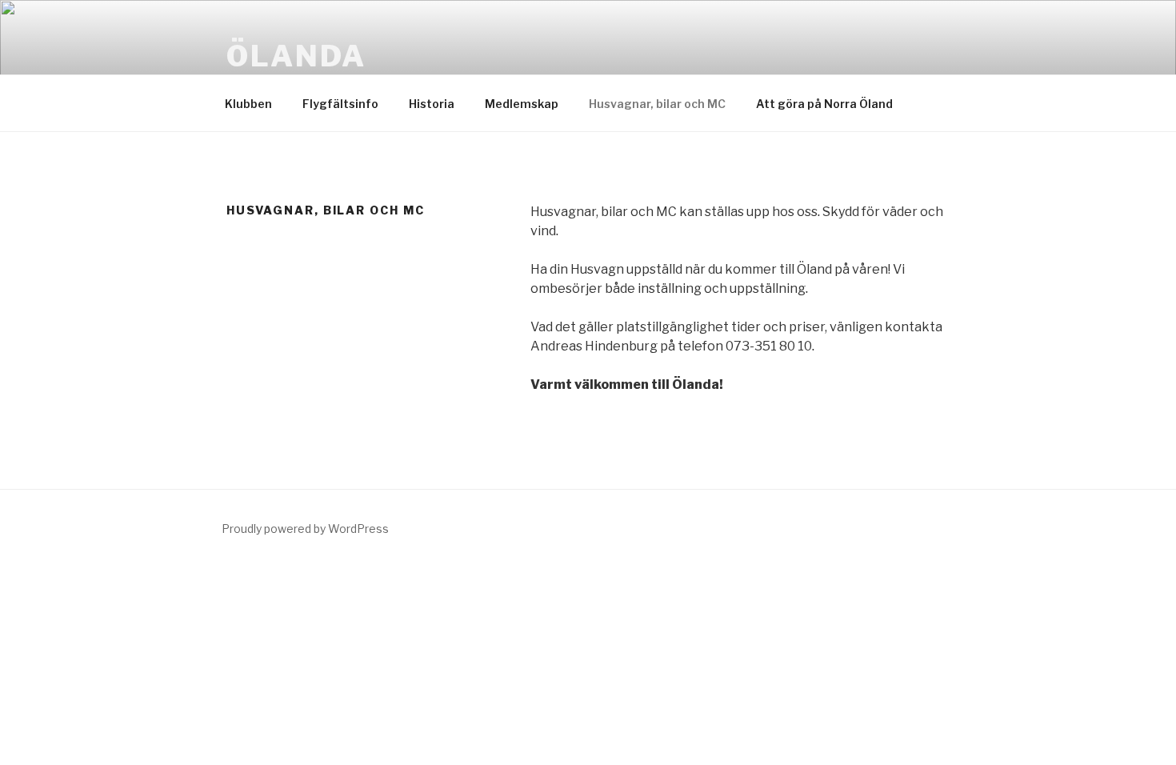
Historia (431, 103)
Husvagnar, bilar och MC (657, 103)
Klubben (248, 103)
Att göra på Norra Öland (824, 103)
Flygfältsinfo (340, 103)
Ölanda (296, 56)
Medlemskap (521, 103)
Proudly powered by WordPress (305, 528)
